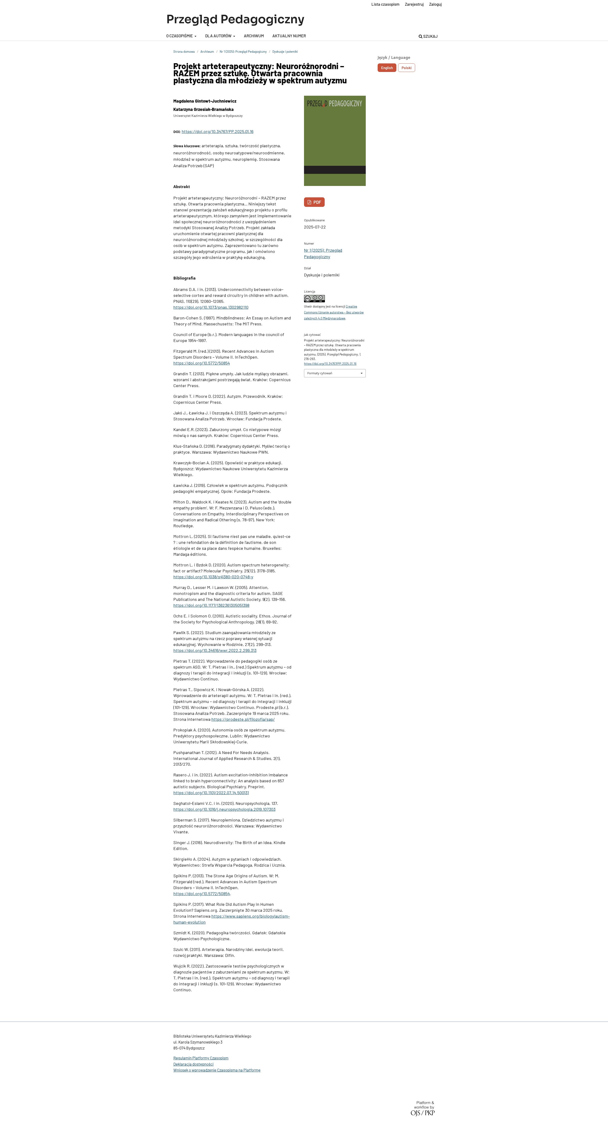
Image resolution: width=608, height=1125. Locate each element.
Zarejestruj (414, 4)
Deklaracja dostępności (193, 1064)
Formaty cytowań (319, 373)
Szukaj (430, 36)
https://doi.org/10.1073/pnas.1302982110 (210, 307)
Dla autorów (218, 35)
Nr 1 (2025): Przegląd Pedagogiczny (243, 51)
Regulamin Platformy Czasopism (200, 1057)
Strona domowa (184, 51)
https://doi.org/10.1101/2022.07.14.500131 (211, 792)
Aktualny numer (289, 35)
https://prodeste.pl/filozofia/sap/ (243, 719)
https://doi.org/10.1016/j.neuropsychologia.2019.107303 (224, 809)
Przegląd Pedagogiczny (235, 19)
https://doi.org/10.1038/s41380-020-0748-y (213, 576)
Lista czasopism (385, 4)
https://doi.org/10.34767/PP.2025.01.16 (217, 131)
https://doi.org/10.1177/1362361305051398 (211, 605)
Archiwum (254, 35)
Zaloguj (435, 4)
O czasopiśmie (180, 35)
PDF (317, 202)
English (387, 68)
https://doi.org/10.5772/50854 (201, 363)
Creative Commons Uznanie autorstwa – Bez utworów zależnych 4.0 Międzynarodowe (334, 312)
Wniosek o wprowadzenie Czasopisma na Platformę (217, 1070)
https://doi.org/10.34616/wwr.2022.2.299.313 (214, 650)
